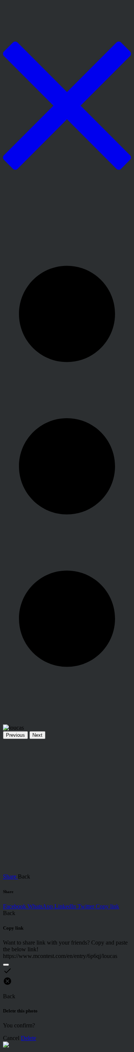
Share (10, 876)
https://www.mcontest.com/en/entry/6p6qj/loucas (60, 956)
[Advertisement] (67, 806)
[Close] (6, 965)
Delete (28, 1038)
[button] (67, 466)
